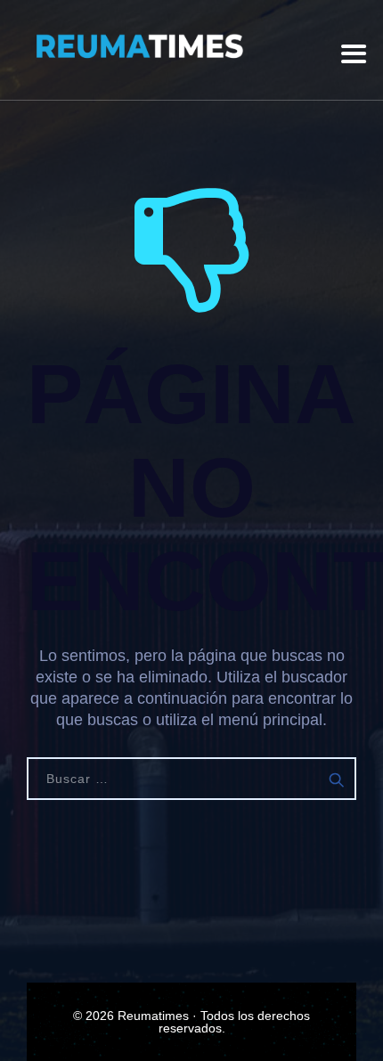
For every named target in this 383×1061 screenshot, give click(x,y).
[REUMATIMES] (138, 47)
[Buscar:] (191, 778)
